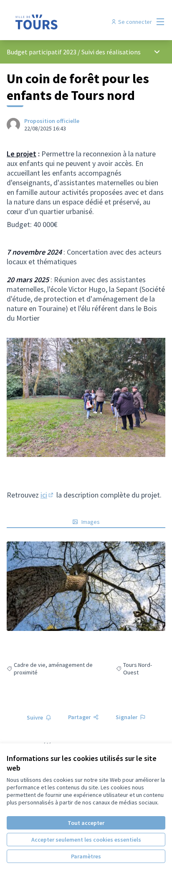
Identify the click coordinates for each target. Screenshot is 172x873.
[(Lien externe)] (86, 586)
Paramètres (86, 856)
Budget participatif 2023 (42, 52)
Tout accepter (86, 823)
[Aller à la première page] (65, 21)
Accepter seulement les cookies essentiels (86, 839)
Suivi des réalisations (111, 52)
